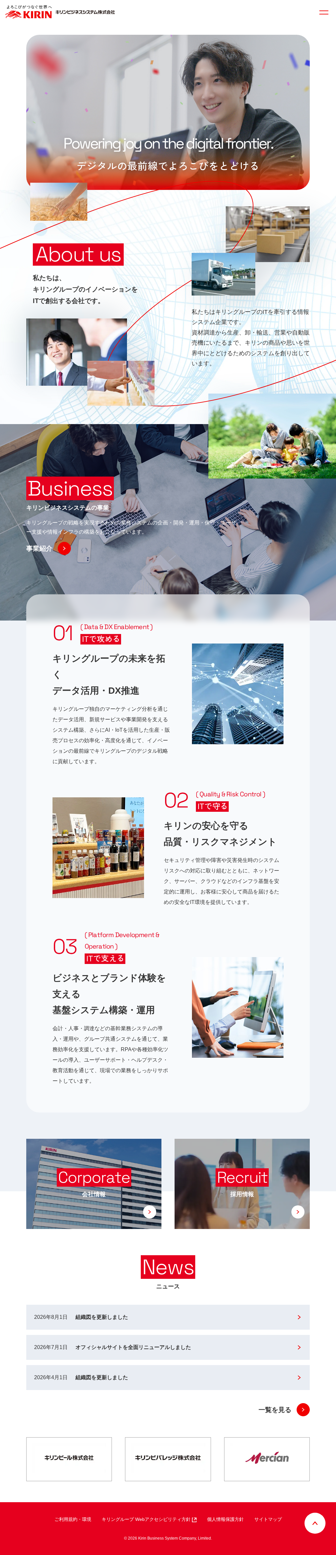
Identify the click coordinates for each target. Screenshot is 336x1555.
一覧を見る (275, 1409)
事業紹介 (39, 548)
